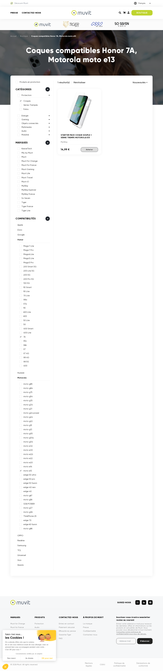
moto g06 (27, 512)
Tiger (24, 202)
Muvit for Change (17, 624)
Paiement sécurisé (67, 627)
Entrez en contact (66, 624)
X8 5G (26, 362)
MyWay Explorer (29, 190)
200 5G (26, 275)
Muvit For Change (30, 161)
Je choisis (29, 658)
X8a (25, 300)
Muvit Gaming (28, 169)
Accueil (13, 36)
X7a (25, 304)
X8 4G (26, 357)
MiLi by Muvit (27, 153)
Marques (22, 142)
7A (24, 337)
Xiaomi (20, 565)
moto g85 (27, 384)
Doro (19, 230)
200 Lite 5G (28, 271)
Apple (20, 225)
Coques (27, 101)
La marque (87, 624)
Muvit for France (17, 627)
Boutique (24, 36)
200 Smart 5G (29, 267)
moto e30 (28, 450)
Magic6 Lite (28, 254)
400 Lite (27, 333)
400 (25, 366)
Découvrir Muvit (21, 3)
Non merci (11, 658)
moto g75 (27, 392)
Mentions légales (89, 664)
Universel (21, 555)
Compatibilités (26, 218)
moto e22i (28, 454)
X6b (25, 345)
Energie (25, 116)
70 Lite (26, 295)
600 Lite (27, 312)
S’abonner (145, 641)
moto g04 (28, 442)
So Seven (26, 198)
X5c (25, 341)
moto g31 (27, 409)
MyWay (25, 186)
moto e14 (27, 466)
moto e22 (28, 458)
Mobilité (25, 135)
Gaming (25, 119)
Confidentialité (89, 631)
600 (25, 316)
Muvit (24, 157)
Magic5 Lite (28, 258)
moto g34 (28, 405)
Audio (24, 131)
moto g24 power (31, 413)
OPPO (20, 535)
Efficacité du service (67, 631)
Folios (26, 109)
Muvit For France (29, 165)
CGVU (102, 665)
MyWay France (28, 194)
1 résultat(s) (64, 82)
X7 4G (26, 353)
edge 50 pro (29, 479)
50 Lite (26, 320)
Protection (26, 95)
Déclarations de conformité (143, 664)
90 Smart (27, 287)
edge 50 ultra (29, 475)
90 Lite (26, 291)
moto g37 (27, 508)
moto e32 (28, 446)
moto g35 (27, 400)
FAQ (60, 638)
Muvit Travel (27, 177)
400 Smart (28, 328)
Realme (21, 540)
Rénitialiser (79, 82)
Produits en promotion (30, 82)
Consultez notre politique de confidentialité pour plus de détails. (131, 633)
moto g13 (27, 429)
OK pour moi (47, 658)
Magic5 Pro (28, 262)
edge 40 (27, 491)
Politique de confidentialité (119, 664)
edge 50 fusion (30, 483)
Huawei (20, 373)
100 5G (26, 283)
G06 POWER (29, 504)
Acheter (89, 150)
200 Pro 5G (28, 279)
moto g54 (28, 396)
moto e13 (27, 471)
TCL (19, 550)
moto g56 (27, 499)
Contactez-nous (31, 13)
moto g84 (28, 388)
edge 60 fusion (30, 524)
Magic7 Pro (28, 250)
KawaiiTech (27, 148)
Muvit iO (25, 182)
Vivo (19, 560)
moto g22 (28, 421)
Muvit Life (26, 173)
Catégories (23, 89)
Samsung (21, 545)
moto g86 (27, 528)
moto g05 (28, 433)
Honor (20, 239)
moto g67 (27, 495)
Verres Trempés (30, 105)
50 (24, 324)
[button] (5, 667)
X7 (24, 349)
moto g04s (28, 438)
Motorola (21, 378)
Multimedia (27, 127)
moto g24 (28, 417)
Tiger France (27, 206)
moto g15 (27, 425)
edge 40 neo (29, 487)
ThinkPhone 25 (29, 516)
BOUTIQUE (142, 12)
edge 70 (27, 520)
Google (21, 234)
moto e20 (28, 462)
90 (24, 308)
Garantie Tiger (65, 635)
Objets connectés (30, 123)
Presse (14, 13)
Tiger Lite (26, 210)
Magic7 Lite (28, 246)
